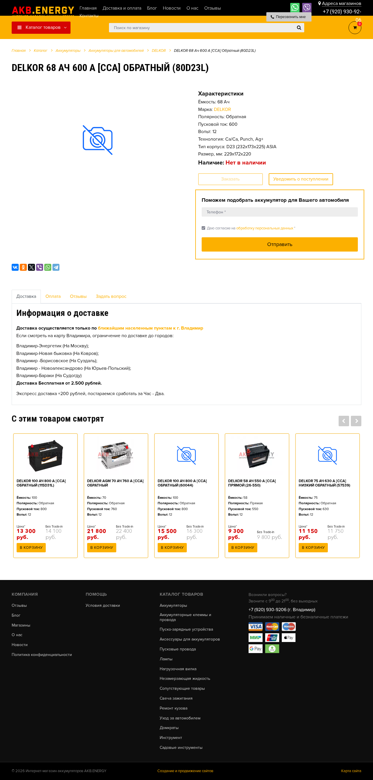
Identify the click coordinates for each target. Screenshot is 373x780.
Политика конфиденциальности (42, 654)
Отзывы (78, 296)
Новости (20, 645)
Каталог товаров (42, 27)
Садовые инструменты (181, 747)
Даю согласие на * (248, 228)
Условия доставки (103, 605)
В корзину (31, 547)
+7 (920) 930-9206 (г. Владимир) (282, 610)
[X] (31, 267)
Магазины (21, 625)
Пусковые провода (178, 649)
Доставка (26, 296)
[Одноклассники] (23, 267)
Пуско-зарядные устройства (186, 629)
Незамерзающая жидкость (185, 678)
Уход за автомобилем (180, 718)
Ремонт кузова (173, 708)
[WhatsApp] (47, 267)
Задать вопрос (111, 296)
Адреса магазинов (341, 3)
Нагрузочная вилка (178, 669)
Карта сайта (351, 771)
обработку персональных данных (264, 228)
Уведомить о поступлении (300, 179)
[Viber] (39, 267)
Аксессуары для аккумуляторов (190, 639)
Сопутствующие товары (182, 688)
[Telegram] (55, 267)
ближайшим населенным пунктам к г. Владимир (150, 328)
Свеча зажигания (176, 698)
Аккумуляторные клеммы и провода (185, 617)
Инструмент (171, 737)
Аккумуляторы (173, 605)
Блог (16, 615)
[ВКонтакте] (15, 267)
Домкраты (169, 728)
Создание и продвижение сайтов (185, 771)
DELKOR (222, 109)
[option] (98, 140)
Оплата (53, 296)
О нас (17, 635)
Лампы (166, 659)
